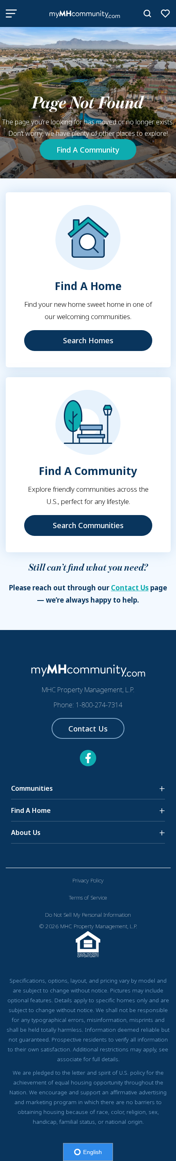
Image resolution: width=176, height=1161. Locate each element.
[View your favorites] (165, 13)
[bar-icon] (11, 13)
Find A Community (88, 150)
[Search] (147, 13)
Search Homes (88, 340)
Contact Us (130, 587)
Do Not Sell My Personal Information (88, 914)
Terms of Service (88, 897)
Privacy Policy (88, 880)
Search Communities (88, 525)
